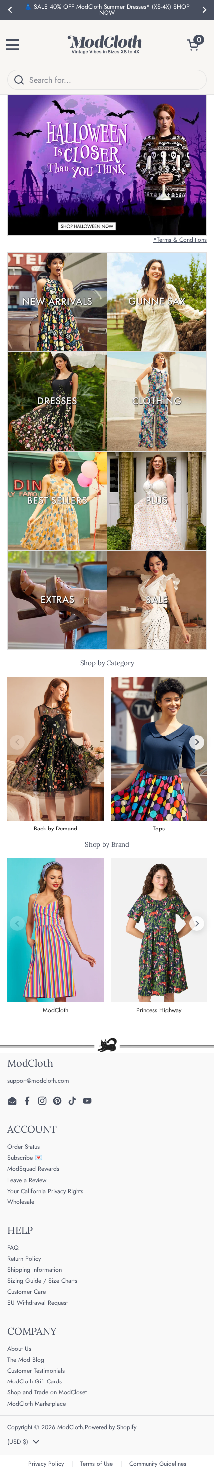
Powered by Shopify (110, 1427)
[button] (197, 45)
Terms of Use (96, 1463)
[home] (104, 45)
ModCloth (70, 1427)
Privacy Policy (46, 1463)
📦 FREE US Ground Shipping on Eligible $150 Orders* (107, 9)
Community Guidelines (157, 1463)
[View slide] (107, 165)
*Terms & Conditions (180, 239)
